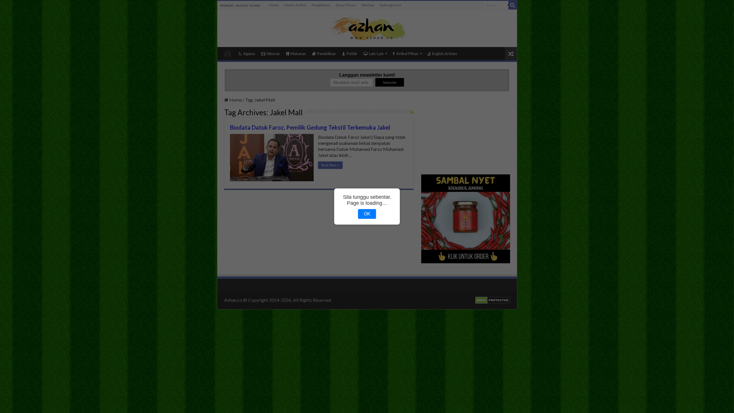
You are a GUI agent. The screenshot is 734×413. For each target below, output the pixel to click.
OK (367, 213)
